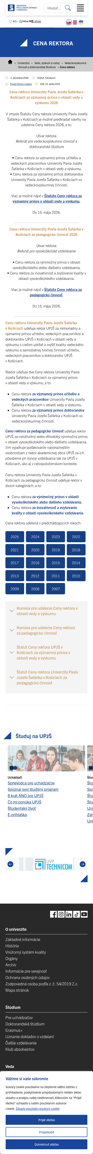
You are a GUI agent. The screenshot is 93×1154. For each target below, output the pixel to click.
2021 (15, 549)
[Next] (83, 864)
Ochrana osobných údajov (27, 977)
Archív (10, 964)
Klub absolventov (20, 1049)
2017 (15, 562)
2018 (76, 549)
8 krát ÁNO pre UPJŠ (25, 795)
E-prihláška (17, 814)
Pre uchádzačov (19, 1017)
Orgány (11, 958)
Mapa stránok (17, 990)
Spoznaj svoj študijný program (33, 789)
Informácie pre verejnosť (26, 971)
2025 (15, 536)
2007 (56, 588)
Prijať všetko (46, 1120)
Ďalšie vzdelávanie (21, 1042)
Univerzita (23, 63)
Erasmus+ (14, 1030)
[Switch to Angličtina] (74, 22)
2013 (15, 575)
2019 (56, 549)
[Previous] (10, 864)
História (12, 945)
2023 (56, 536)
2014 (76, 562)
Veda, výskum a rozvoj (47, 63)
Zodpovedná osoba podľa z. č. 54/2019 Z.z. (41, 983)
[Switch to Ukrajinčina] (81, 22)
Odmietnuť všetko (47, 1144)
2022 (76, 536)
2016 (35, 562)
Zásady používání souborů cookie (38, 1108)
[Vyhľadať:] (70, 8)
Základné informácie (22, 939)
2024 (35, 536)
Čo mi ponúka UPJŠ (24, 801)
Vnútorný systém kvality (25, 952)
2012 (35, 575)
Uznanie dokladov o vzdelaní (29, 1036)
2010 (76, 575)
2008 (35, 588)
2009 (15, 588)
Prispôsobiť (46, 1132)
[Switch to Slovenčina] (68, 22)
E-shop (36, 21)
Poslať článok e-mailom (21, 83)
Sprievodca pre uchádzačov (31, 782)
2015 (56, 562)
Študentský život (22, 808)
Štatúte (50, 195)
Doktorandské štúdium (24, 1023)
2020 (35, 549)
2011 (56, 575)
